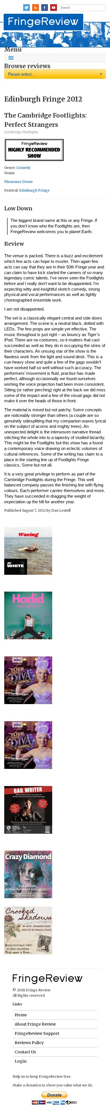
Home (21, 1014)
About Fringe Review (35, 1024)
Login (21, 1061)
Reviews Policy (29, 1042)
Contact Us (25, 1051)
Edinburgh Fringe (34, 190)
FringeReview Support (37, 1033)
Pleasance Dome (18, 182)
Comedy (23, 168)
